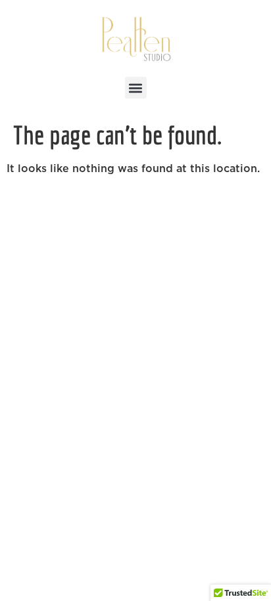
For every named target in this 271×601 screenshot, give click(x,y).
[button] (136, 88)
